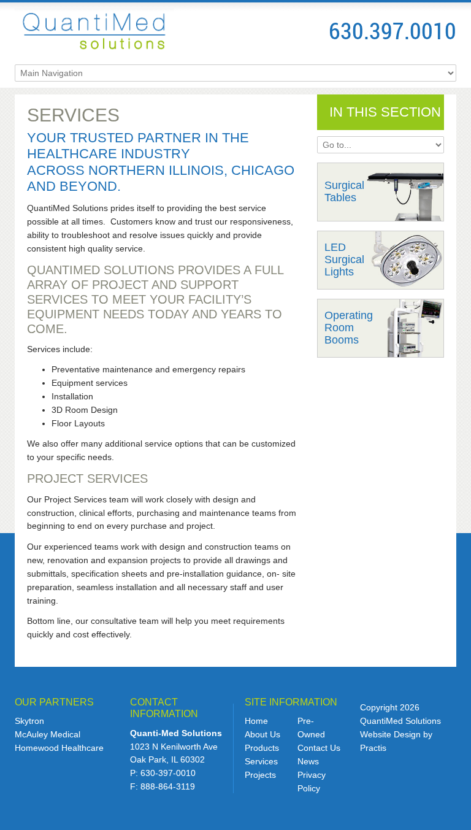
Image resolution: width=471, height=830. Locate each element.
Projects (260, 775)
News (308, 761)
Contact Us (318, 748)
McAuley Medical (47, 734)
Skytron (29, 721)
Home (256, 721)
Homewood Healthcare (59, 748)
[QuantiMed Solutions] (94, 30)
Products (262, 748)
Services (261, 761)
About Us (262, 734)
